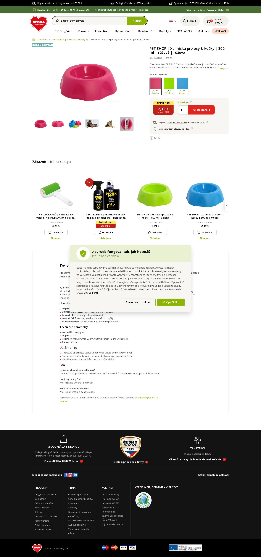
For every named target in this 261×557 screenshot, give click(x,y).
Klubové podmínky (77, 524)
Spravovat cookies (138, 302)
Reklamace (73, 503)
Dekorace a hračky (44, 503)
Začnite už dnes (42, 525)
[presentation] (34, 206)
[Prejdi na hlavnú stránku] (38, 24)
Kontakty (72, 507)
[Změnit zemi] (171, 21)
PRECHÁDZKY (184, 31)
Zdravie (82, 31)
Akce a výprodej (42, 507)
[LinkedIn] (75, 475)
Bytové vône (122, 31)
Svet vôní (220, 31)
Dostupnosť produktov (46, 516)
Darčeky (164, 31)
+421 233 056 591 (110, 498)
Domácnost (40, 498)
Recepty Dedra (42, 520)
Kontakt (64, 401)
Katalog (38, 512)
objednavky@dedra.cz (146, 397)
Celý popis (224, 68)
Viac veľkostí (91, 292)
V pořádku (172, 302)
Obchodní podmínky (78, 494)
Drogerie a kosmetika (45, 494)
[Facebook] (66, 475)
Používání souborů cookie (81, 520)
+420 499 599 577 (110, 503)
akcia (204, 31)
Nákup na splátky (43, 529)
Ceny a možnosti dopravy (80, 498)
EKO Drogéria (62, 31)
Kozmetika (101, 31)
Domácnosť (144, 31)
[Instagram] (70, 475)
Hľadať (137, 20)
